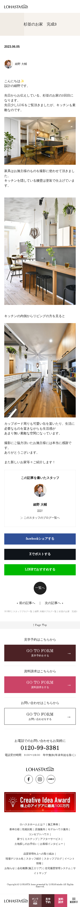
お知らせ (9, 868)
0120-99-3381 (40, 748)
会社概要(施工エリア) (29, 868)
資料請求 (60, 901)
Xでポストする (40, 554)
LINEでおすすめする (40, 569)
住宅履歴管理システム (58, 868)
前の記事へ (27, 603)
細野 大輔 (40, 504)
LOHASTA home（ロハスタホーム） (16, 7)
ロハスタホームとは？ (32, 824)
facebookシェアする (40, 538)
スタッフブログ (53, 859)
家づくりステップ (27, 839)
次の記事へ (53, 603)
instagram (40, 779)
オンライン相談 (35, 901)
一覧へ (40, 588)
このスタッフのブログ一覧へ (42, 518)
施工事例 (53, 824)
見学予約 (48, 901)
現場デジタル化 (14, 859)
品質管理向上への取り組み (38, 854)
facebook (28, 779)
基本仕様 (14, 829)
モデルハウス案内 (58, 829)
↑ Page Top (40, 625)
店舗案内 (40, 829)
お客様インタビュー (51, 844)
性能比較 (27, 829)
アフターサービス (50, 839)
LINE (51, 779)
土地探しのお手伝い (26, 844)
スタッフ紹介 (33, 859)
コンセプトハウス (39, 834)
